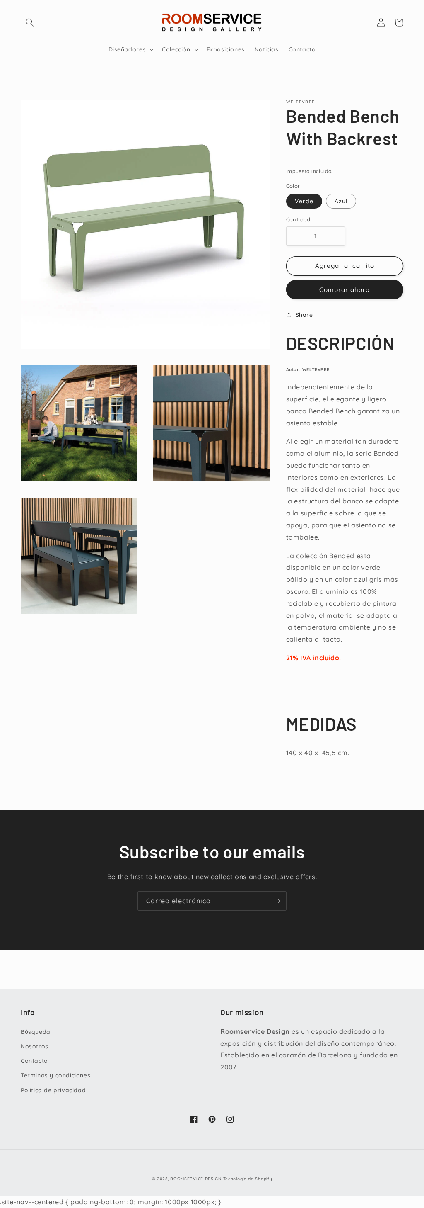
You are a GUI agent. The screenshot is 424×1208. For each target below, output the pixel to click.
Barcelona (335, 1055)
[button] (30, 22)
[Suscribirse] (277, 901)
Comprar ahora (344, 290)
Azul (341, 201)
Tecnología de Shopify (247, 1178)
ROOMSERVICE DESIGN (196, 1178)
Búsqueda (36, 1031)
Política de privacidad (53, 1090)
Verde (304, 201)
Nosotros (34, 1046)
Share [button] (304, 314)
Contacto (34, 1061)
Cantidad (298, 219)
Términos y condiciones (55, 1075)
